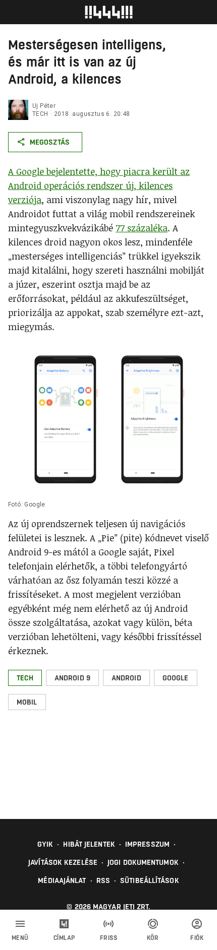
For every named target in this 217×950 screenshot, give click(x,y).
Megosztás (50, 142)
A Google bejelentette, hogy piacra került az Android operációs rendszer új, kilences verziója (99, 185)
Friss (109, 937)
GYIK (45, 844)
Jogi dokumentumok (143, 862)
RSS (103, 880)
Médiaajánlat (62, 880)
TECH (40, 113)
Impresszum (147, 844)
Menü (20, 937)
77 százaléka (142, 228)
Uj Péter (44, 105)
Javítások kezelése (62, 862)
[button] (25, 678)
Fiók (196, 937)
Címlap (64, 937)
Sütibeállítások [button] (149, 880)
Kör (153, 937)
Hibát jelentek (89, 844)
